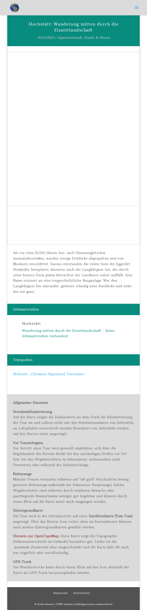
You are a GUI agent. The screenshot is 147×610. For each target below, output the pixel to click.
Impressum (60, 593)
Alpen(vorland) (69, 37)
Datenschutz (81, 593)
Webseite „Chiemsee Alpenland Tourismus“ (49, 374)
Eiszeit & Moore (97, 37)
